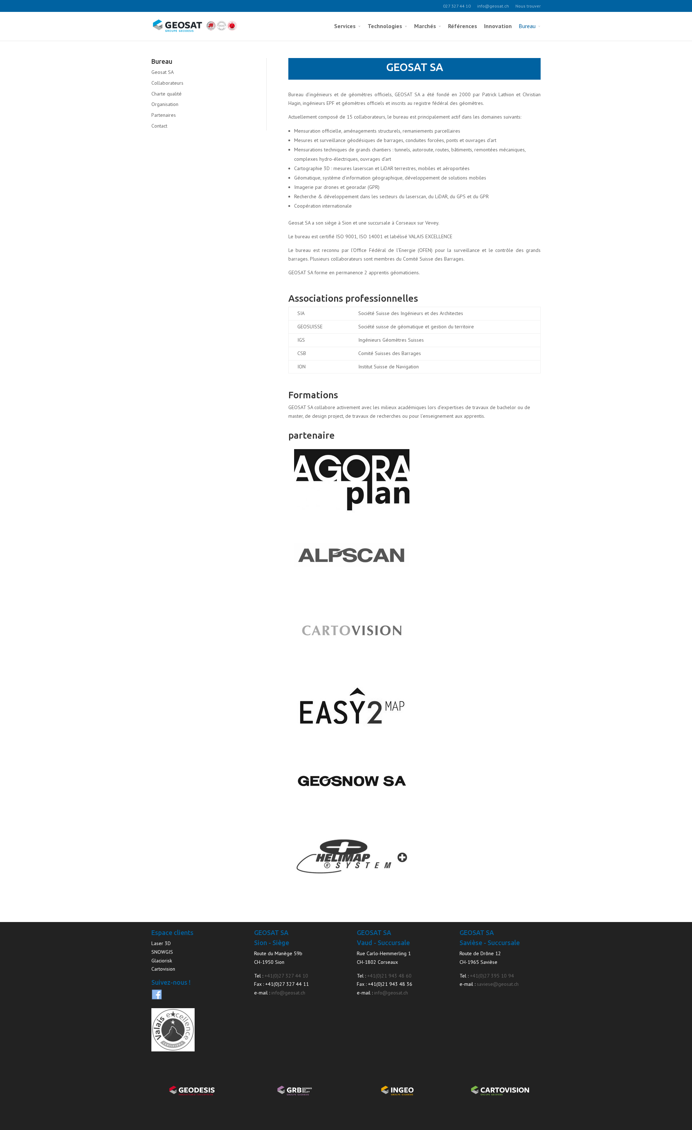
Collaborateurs (167, 83)
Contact (159, 126)
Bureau (527, 26)
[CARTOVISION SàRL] (351, 665)
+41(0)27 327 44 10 (286, 975)
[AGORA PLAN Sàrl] (351, 514)
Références (462, 26)
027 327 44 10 (457, 6)
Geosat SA (162, 72)
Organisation (164, 104)
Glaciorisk (161, 960)
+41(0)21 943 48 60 (389, 975)
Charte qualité (166, 93)
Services (345, 26)
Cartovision (163, 969)
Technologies (385, 26)
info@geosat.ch (493, 6)
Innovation (498, 26)
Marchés (425, 26)
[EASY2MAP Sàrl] (351, 740)
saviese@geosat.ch (498, 984)
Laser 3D (161, 943)
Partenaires (163, 115)
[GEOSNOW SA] (351, 816)
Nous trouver (528, 6)
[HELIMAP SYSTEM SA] (351, 891)
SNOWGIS (162, 952)
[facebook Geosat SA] (156, 998)
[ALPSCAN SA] (351, 590)
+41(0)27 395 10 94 (492, 975)
